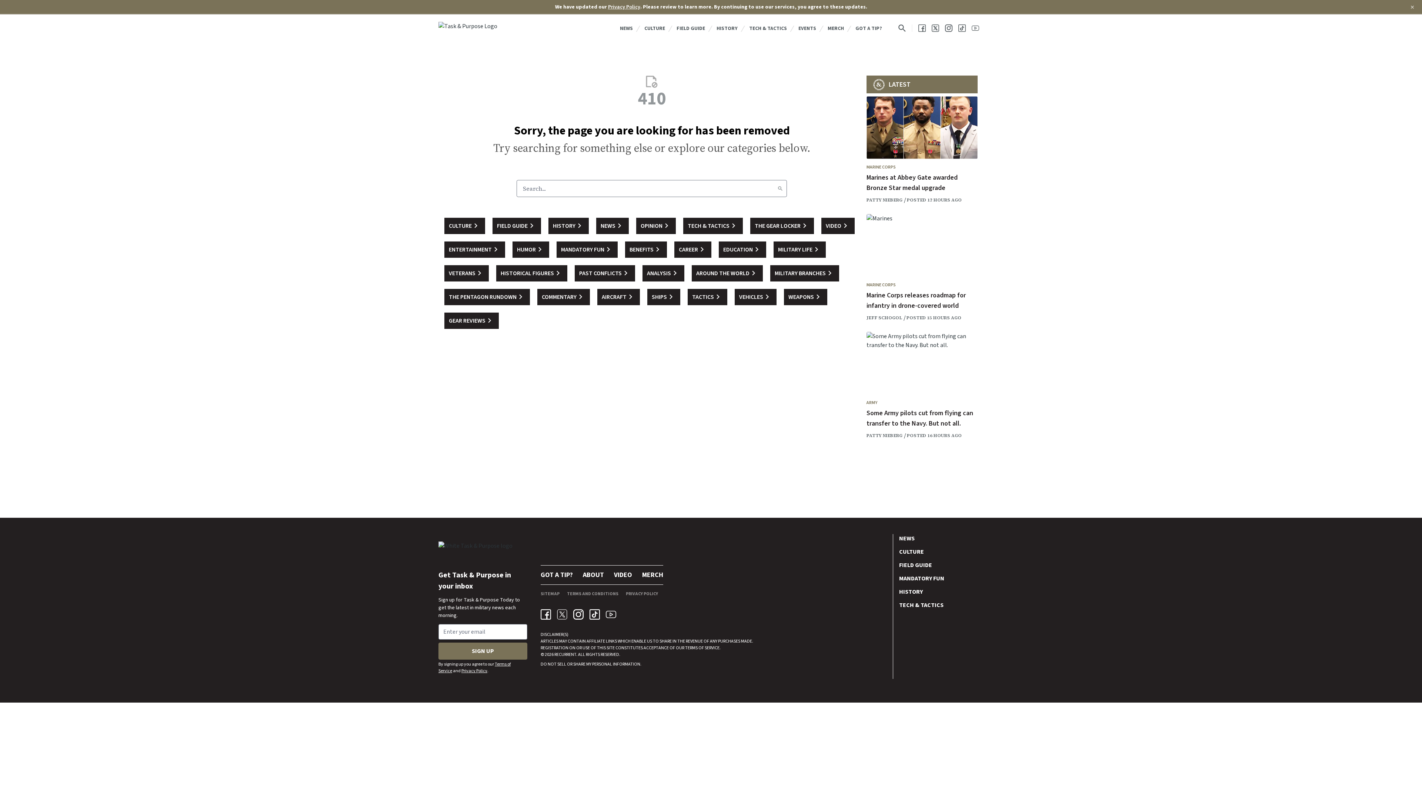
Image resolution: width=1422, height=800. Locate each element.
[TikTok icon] (595, 614)
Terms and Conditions (592, 594)
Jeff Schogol (884, 318)
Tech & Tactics (768, 28)
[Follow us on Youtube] (975, 28)
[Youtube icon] (611, 614)
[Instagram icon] (578, 614)
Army (872, 402)
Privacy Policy (624, 7)
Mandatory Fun (921, 578)
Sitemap (550, 594)
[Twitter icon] (562, 614)
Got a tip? (868, 28)
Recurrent (565, 654)
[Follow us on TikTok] (962, 28)
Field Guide (691, 28)
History (727, 28)
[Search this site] (902, 28)
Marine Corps (881, 167)
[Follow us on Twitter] (935, 28)
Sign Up (483, 651)
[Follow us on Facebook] (922, 28)
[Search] (780, 188)
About (593, 575)
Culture (654, 28)
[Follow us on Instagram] (948, 28)
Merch (836, 28)
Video (623, 575)
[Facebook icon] (546, 614)
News (626, 28)
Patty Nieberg (884, 200)
